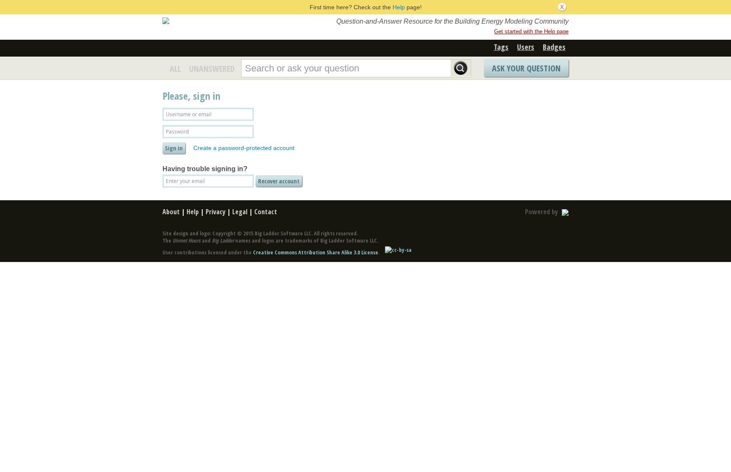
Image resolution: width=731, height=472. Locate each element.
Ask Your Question (526, 68)
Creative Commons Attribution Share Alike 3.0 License (315, 252)
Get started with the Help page (531, 31)
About (171, 211)
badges (554, 47)
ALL (175, 68)
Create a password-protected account (243, 148)
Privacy (215, 211)
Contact (265, 211)
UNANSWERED (212, 68)
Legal (239, 211)
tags (501, 47)
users (525, 47)
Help (399, 7)
